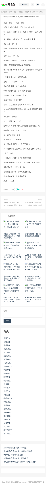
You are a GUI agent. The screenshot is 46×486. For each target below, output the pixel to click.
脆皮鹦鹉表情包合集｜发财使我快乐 (18, 451)
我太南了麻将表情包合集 (13, 455)
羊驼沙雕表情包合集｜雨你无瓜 (16, 458)
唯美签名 (7, 377)
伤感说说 (7, 349)
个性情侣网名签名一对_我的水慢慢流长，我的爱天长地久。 (12, 236)
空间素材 (7, 419)
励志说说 (7, 356)
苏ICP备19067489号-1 (36, 482)
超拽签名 (7, 423)
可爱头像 (7, 363)
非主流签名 (8, 430)
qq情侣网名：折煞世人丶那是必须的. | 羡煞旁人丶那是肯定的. (12, 299)
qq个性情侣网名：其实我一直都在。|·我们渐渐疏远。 (33, 257)
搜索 (5, 311)
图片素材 (7, 384)
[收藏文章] (13, 189)
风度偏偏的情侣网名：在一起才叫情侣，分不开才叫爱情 (33, 278)
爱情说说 (7, 409)
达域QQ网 (12, 12)
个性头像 (7, 338)
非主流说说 (8, 434)
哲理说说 (7, 374)
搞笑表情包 (8, 398)
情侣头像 (7, 391)
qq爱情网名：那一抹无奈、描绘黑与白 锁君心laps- (12, 257)
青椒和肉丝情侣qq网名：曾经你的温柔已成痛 (13, 204)
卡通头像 (7, 359)
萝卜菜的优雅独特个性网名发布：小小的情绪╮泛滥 (33, 299)
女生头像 (7, 388)
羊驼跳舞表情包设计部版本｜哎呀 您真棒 (20, 462)
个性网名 (20, 12)
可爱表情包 (8, 366)
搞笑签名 (7, 395)
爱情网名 (28, 12)
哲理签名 (7, 370)
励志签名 (7, 352)
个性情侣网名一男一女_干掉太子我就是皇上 (33, 204)
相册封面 (7, 416)
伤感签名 (7, 345)
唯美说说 (7, 381)
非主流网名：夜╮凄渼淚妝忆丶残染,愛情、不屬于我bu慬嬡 (12, 278)
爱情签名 (7, 405)
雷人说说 (7, 427)
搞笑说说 (7, 402)
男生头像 (7, 412)
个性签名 (7, 342)
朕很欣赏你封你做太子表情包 (15, 448)
